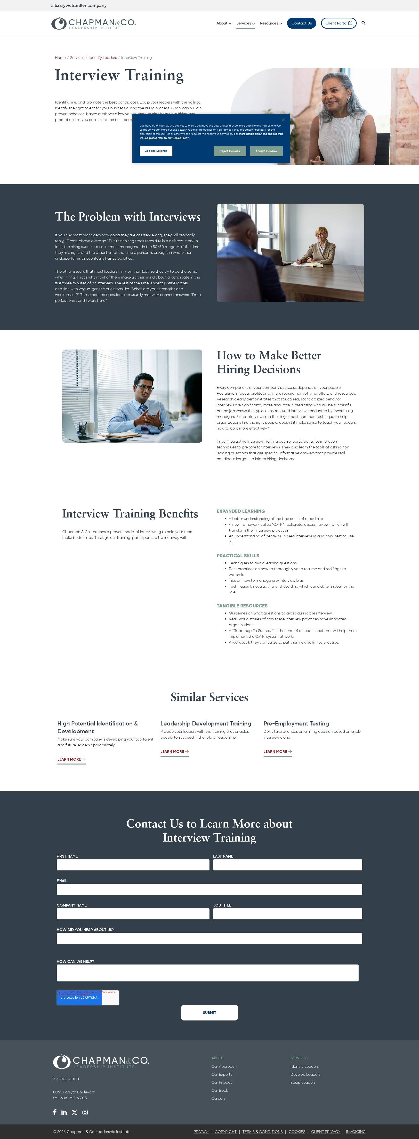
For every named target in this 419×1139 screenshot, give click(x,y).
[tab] (201, 1131)
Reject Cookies (230, 151)
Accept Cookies (266, 151)
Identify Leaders (103, 57)
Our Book (219, 1090)
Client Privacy (325, 1131)
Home (60, 57)
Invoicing (356, 1131)
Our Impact (221, 1082)
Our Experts (221, 1074)
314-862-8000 (66, 1079)
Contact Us (301, 23)
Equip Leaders (302, 1082)
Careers (218, 1098)
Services (77, 57)
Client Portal (336, 23)
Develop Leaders (305, 1074)
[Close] (283, 119)
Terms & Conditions (262, 1131)
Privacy (201, 1131)
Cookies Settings (156, 150)
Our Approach (224, 1066)
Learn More (69, 759)
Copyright (226, 1131)
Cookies (297, 1131)
